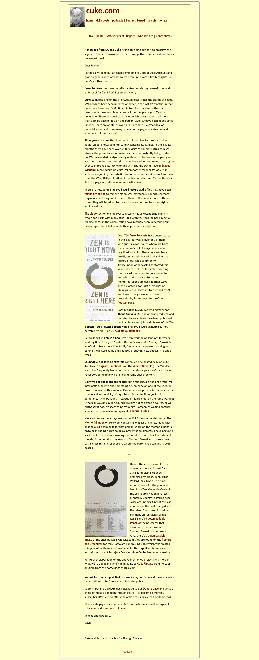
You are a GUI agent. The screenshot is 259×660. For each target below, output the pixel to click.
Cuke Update (96, 36)
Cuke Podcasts (138, 235)
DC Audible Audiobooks (125, 331)
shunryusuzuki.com (152, 88)
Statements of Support (120, 36)
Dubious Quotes (139, 411)
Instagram (102, 366)
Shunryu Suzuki (135, 20)
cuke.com (103, 11)
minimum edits (125, 182)
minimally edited (95, 194)
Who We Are (145, 36)
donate (163, 20)
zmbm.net (91, 92)
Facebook (115, 366)
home (89, 20)
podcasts (117, 20)
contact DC (129, 652)
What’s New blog (143, 366)
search (152, 20)
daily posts (102, 20)
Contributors (164, 36)
